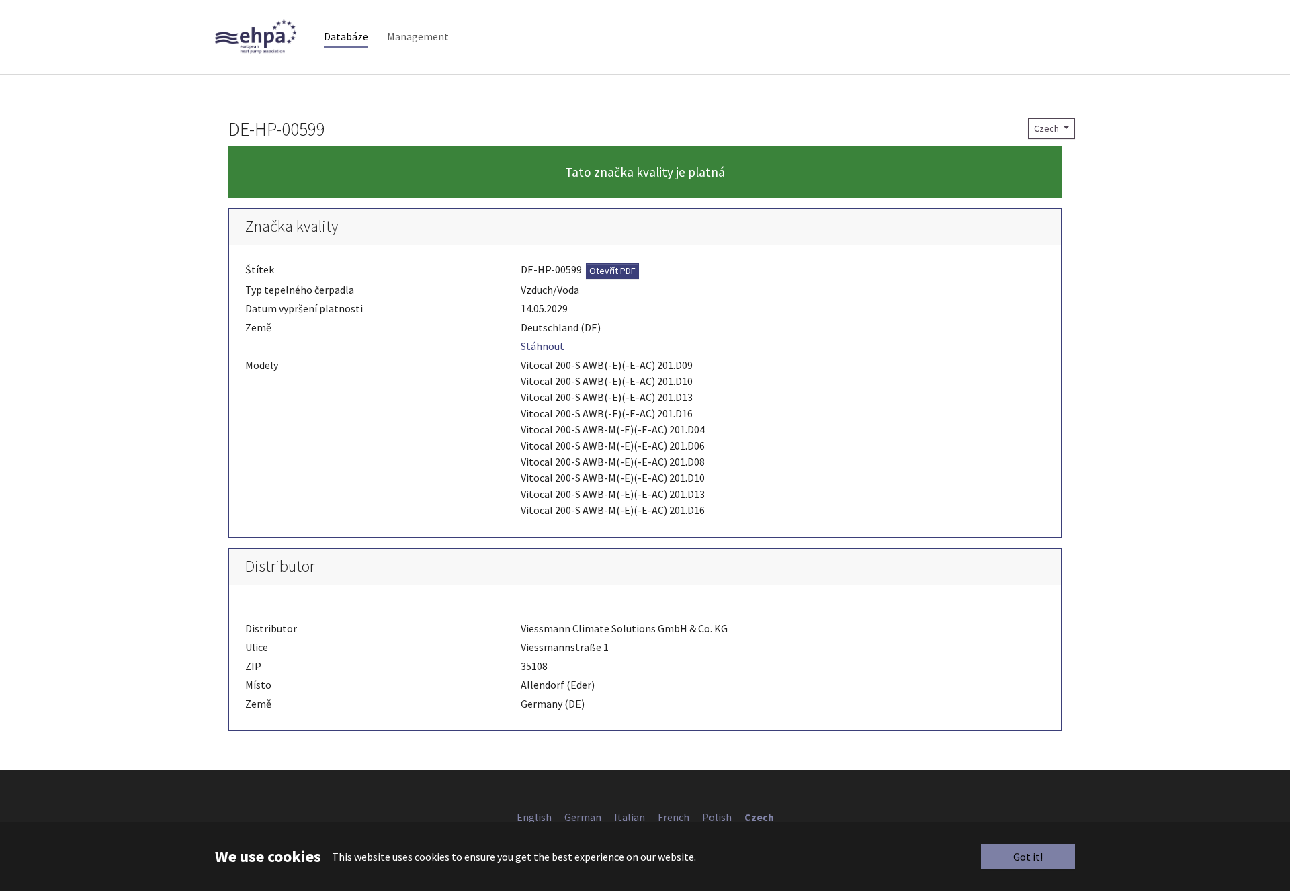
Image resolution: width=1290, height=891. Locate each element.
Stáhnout (542, 346)
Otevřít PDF (612, 271)
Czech (1047, 128)
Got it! (1028, 856)
